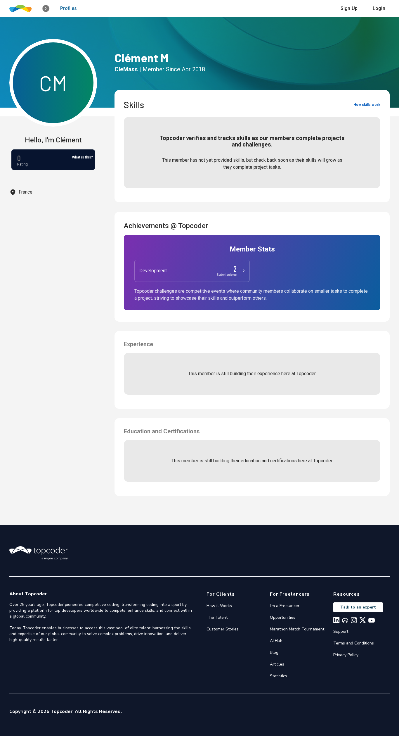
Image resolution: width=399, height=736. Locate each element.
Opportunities (282, 617)
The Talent (217, 617)
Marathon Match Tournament (297, 629)
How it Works (219, 606)
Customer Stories (223, 629)
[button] (46, 8)
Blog (274, 652)
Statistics (278, 676)
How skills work (366, 105)
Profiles (68, 8)
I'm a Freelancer (284, 606)
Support (340, 631)
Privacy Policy (345, 655)
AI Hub (276, 641)
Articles (277, 664)
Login (379, 8)
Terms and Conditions (353, 643)
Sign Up (349, 8)
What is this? (82, 157)
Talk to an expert (358, 607)
